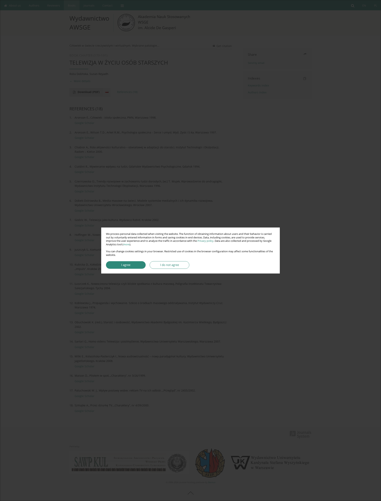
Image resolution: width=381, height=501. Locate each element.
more (126, 244)
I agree (125, 265)
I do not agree (169, 265)
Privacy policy (205, 241)
